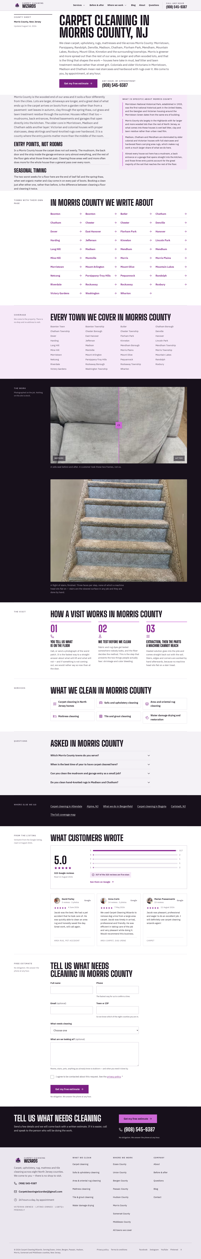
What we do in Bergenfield (118, 806)
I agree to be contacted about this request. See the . (89, 1076)
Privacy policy (103, 1249)
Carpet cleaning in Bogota (151, 806)
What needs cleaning (61, 1023)
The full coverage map (62, 814)
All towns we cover (122, 1230)
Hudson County (120, 1197)
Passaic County (120, 1188)
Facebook (143, 1250)
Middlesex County (122, 1221)
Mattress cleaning (81, 1188)
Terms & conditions (119, 1249)
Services (77, 5)
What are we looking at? (67, 1039)
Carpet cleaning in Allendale (66, 806)
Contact (157, 1197)
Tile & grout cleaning (83, 1197)
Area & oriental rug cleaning (87, 1180)
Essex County (119, 1164)
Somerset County (121, 1213)
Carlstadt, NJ (178, 806)
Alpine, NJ (92, 806)
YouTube (164, 1250)
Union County (119, 1172)
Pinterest (174, 1250)
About (142, 5)
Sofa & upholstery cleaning (86, 1172)
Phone (99, 983)
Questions (154, 5)
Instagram (154, 1250)
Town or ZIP (102, 1003)
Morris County (120, 1205)
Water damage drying (83, 1205)
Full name (55, 983)
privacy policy (114, 1076)
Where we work (115, 5)
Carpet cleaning (80, 1164)
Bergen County (120, 1180)
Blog (133, 5)
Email (58, 1003)
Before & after (97, 5)
